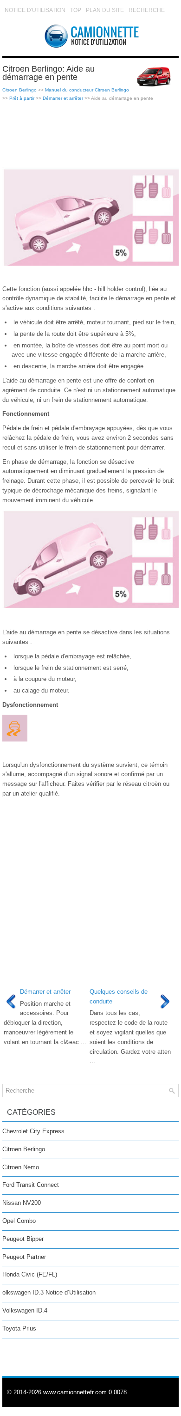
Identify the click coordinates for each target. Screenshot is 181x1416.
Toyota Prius (19, 1328)
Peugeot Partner (24, 1256)
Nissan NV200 (21, 1202)
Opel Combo (19, 1220)
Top (75, 10)
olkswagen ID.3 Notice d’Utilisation (49, 1292)
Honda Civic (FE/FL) (29, 1274)
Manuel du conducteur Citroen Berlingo (87, 89)
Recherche (147, 10)
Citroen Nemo (20, 1167)
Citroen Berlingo (19, 89)
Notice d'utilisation (35, 10)
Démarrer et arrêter (63, 98)
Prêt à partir (21, 98)
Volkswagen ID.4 (24, 1310)
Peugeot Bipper (23, 1238)
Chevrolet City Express (33, 1131)
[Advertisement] (90, 135)
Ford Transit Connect (30, 1184)
